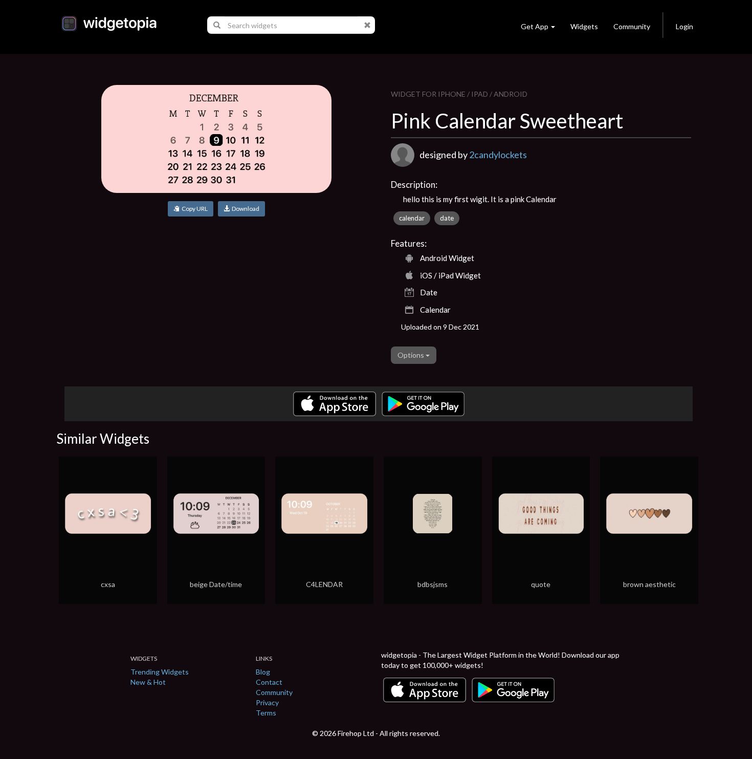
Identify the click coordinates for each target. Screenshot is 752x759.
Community (631, 26)
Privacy (267, 702)
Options (411, 355)
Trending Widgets (159, 671)
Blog (263, 671)
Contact (269, 682)
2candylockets (498, 154)
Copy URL (194, 208)
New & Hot (148, 682)
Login (684, 26)
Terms (266, 712)
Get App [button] (534, 26)
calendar (412, 218)
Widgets (584, 26)
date (447, 218)
